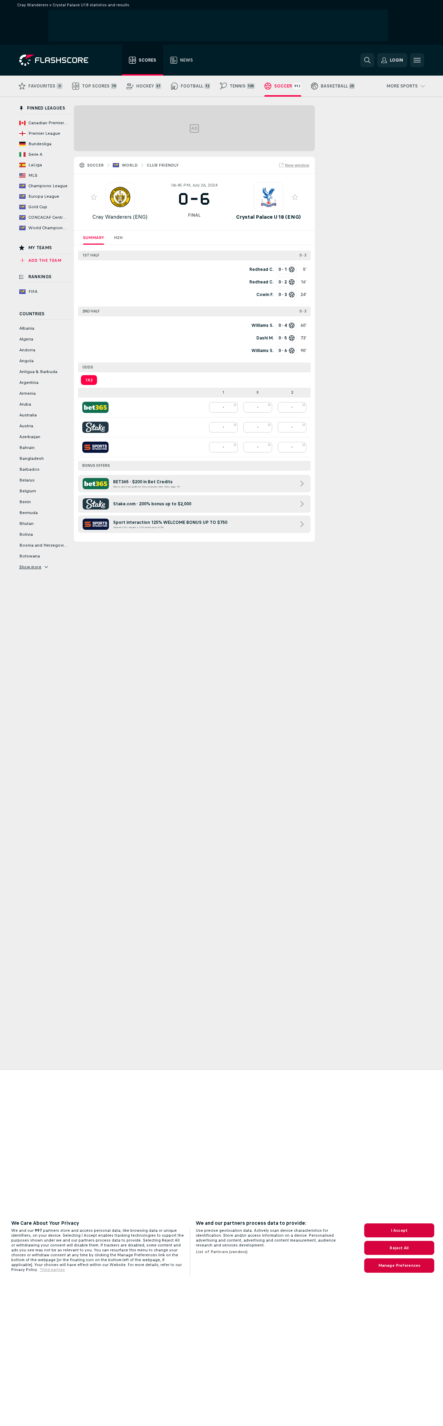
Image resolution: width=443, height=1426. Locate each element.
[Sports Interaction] (95, 447)
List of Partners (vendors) (222, 1251)
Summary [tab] (93, 237)
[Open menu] (417, 60)
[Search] (367, 60)
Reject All (399, 1247)
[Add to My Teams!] (93, 197)
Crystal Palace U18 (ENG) (268, 216)
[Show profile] (120, 197)
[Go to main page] (58, 60)
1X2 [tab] (89, 380)
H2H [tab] (118, 237)
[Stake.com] (95, 427)
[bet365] (95, 407)
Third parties (52, 1269)
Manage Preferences (399, 1265)
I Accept (399, 1230)
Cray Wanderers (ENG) (119, 216)
